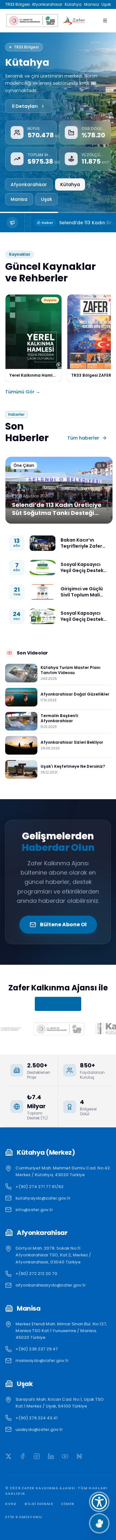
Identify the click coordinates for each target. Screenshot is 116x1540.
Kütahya (70, 184)
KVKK (11, 1503)
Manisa (19, 199)
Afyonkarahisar (29, 184)
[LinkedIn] (51, 1456)
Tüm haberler (83, 438)
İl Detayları (25, 106)
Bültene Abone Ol (63, 924)
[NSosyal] (79, 1456)
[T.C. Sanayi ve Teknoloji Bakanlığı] (31, 20)
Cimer (68, 1503)
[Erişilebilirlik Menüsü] (99, 1502)
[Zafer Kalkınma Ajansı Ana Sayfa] (74, 20)
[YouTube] (65, 1456)
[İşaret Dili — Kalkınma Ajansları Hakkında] (99, 1523)
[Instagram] (37, 1456)
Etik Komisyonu (23, 1516)
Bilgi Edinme (38, 1503)
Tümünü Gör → (22, 392)
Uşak (46, 199)
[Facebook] (22, 1456)
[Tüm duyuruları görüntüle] (12, 222)
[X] (8, 1456)
